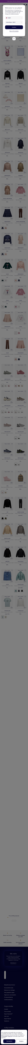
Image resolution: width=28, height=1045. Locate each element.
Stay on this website (14, 31)
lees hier (10, 1036)
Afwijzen (21, 1041)
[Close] (14, 38)
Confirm (14, 27)
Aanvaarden (9, 1041)
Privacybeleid (4, 1036)
